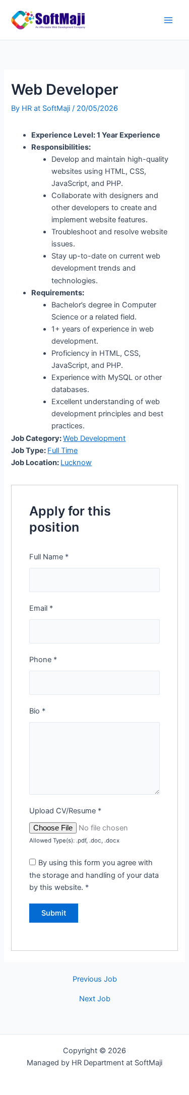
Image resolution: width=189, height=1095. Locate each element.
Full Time (62, 450)
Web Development (94, 438)
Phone (43, 659)
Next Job (94, 999)
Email (41, 608)
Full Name (49, 556)
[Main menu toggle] (168, 20)
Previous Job (95, 979)
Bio (37, 711)
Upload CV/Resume (65, 810)
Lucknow (76, 462)
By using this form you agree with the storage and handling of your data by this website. (94, 874)
